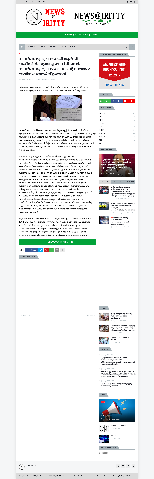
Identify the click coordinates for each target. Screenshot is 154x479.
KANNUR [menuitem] (29, 46)
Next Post (91, 315)
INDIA (117, 117)
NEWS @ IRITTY (55, 476)
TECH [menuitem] (62, 46)
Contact (107, 476)
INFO (117, 120)
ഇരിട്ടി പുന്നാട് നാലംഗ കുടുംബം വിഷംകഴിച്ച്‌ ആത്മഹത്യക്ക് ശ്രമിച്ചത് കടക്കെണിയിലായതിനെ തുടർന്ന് (123, 206)
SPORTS (117, 136)
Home (21, 2)
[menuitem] (22, 47)
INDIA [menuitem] (52, 46)
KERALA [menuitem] (42, 46)
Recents (117, 181)
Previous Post (25, 315)
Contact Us (36, 2)
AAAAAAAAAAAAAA (118, 426)
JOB (117, 127)
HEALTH (117, 113)
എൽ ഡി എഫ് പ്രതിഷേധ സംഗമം (120, 339)
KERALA (117, 133)
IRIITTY (117, 123)
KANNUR (117, 130)
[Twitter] (40, 250)
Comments (129, 181)
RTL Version (47, 2)
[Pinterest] (46, 250)
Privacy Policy (118, 476)
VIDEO (117, 143)
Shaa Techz (78, 476)
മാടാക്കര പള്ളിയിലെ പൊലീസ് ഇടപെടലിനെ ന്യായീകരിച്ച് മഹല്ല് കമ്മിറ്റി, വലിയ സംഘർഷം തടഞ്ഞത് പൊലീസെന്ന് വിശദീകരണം (118, 374)
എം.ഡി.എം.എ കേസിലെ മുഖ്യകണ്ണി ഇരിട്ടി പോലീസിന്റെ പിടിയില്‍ (116, 385)
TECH (117, 140)
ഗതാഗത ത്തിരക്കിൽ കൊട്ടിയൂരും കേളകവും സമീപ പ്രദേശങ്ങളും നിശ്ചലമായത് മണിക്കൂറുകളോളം (123, 328)
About (27, 2)
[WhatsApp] (51, 250)
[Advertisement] (117, 267)
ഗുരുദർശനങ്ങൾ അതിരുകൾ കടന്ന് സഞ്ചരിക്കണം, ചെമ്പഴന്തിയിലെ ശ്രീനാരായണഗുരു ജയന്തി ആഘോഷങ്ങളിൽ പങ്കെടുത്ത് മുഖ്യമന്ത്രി (117, 165)
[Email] (57, 250)
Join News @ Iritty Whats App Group (80, 34)
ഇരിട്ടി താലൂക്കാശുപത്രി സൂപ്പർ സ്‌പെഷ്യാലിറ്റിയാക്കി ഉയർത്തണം (122, 316)
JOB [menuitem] (71, 46)
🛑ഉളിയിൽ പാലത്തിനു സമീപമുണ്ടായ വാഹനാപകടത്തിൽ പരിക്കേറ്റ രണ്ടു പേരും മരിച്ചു (121, 220)
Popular (105, 181)
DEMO (113, 436)
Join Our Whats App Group (60, 242)
